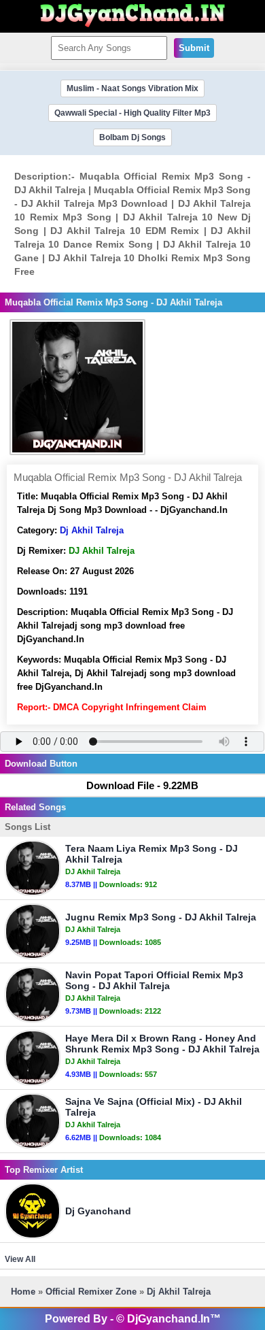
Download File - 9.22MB (142, 785)
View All (20, 1259)
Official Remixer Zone (91, 1291)
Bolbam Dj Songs (132, 137)
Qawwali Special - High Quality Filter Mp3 (132, 113)
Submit (194, 48)
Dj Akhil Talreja (92, 530)
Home (23, 1291)
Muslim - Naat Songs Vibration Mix (132, 88)
